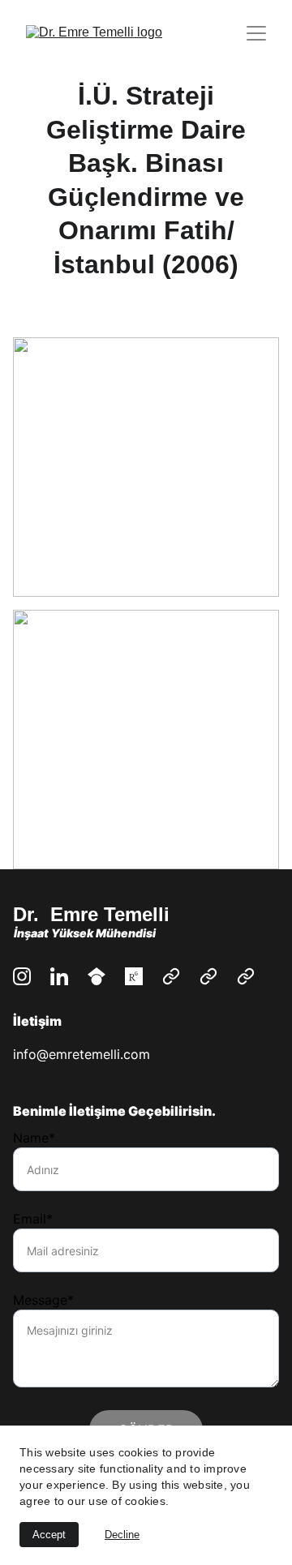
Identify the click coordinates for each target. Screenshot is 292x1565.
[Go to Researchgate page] (134, 976)
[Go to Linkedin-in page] (59, 976)
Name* (34, 1138)
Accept (49, 1535)
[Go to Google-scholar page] (96, 976)
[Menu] (256, 33)
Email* (33, 1219)
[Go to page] (171, 976)
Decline (122, 1535)
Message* (43, 1300)
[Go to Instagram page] (22, 976)
